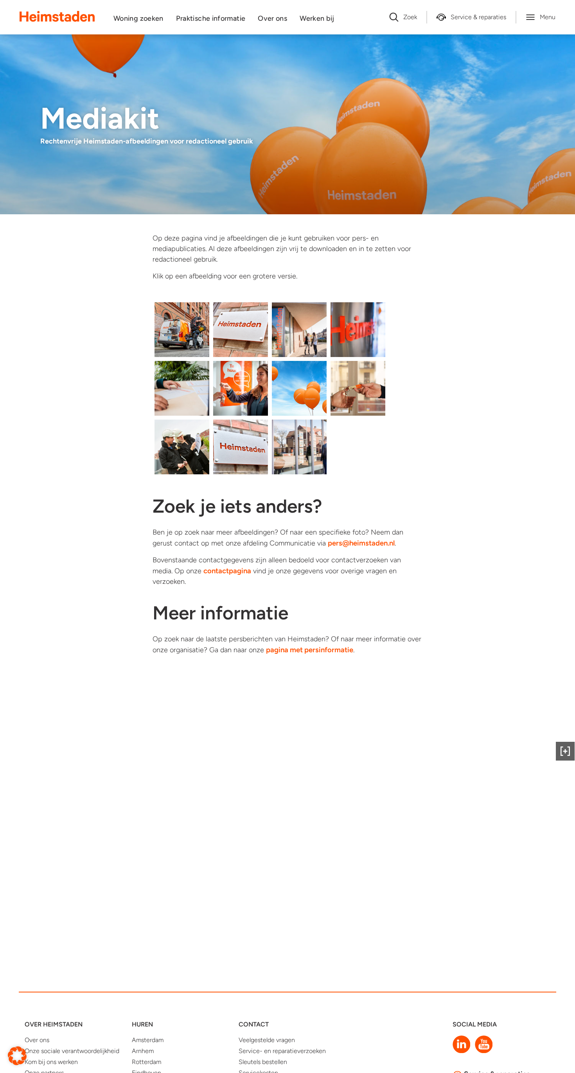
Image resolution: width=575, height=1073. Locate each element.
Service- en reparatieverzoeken (282, 1051)
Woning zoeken (138, 18)
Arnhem (143, 1051)
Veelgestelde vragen (267, 1040)
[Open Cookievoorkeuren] (17, 1055)
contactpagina (227, 570)
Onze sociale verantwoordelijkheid (72, 1051)
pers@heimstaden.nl (361, 542)
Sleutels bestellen (263, 1062)
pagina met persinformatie (309, 649)
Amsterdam (148, 1040)
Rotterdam (146, 1062)
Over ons (272, 18)
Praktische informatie (211, 18)
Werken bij (317, 18)
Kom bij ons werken (51, 1062)
